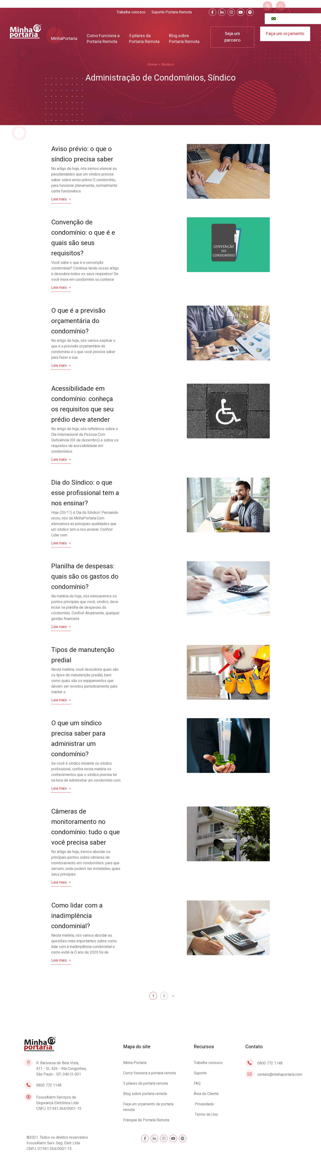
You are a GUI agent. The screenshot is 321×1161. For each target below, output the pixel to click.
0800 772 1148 (48, 1085)
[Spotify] (250, 12)
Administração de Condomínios (144, 78)
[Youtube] (240, 12)
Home (152, 64)
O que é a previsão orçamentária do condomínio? (78, 321)
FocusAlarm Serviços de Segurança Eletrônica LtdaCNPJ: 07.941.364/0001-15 (58, 1103)
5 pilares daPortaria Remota (144, 39)
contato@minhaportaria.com (279, 1074)
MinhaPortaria (64, 38)
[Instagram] (231, 12)
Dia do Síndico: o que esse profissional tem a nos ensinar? (85, 493)
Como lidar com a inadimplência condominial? (77, 916)
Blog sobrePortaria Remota (184, 39)
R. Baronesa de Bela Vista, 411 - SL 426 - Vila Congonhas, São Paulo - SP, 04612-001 (61, 1068)
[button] (267, 6)
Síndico (222, 78)
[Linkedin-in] (222, 12)
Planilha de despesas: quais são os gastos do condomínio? (84, 576)
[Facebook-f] (212, 12)
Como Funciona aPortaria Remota (103, 39)
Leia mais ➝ (61, 199)
